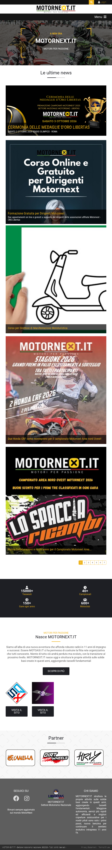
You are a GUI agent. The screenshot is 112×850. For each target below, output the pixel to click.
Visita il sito (16, 711)
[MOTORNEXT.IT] (56, 9)
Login (103, 2)
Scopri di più (56, 671)
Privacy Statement (88, 847)
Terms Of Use (104, 847)
